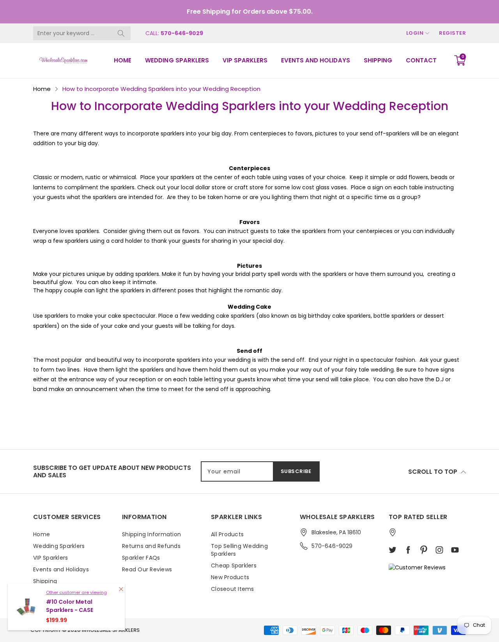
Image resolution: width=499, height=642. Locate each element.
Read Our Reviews (147, 569)
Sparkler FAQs (141, 558)
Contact (421, 60)
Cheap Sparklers (234, 565)
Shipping (378, 60)
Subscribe (296, 471)
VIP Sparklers (245, 60)
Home (122, 60)
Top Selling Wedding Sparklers (239, 550)
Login (415, 33)
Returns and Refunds (151, 546)
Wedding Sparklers (177, 60)
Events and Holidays (315, 60)
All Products (227, 534)
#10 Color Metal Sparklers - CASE (69, 606)
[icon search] (121, 33)
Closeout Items (232, 589)
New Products (230, 577)
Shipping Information (151, 534)
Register (452, 33)
